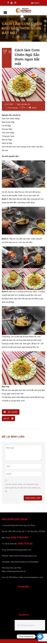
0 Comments (13, 108)
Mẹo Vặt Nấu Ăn (23, 104)
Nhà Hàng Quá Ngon (25, 625)
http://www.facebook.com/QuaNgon (25, 562)
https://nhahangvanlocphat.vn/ (14, 571)
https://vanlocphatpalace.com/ (31, 577)
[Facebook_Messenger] (40, 636)
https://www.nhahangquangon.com (23, 556)
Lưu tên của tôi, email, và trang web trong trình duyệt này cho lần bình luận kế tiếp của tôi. (22, 487)
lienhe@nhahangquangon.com (19, 550)
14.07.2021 (8, 104)
